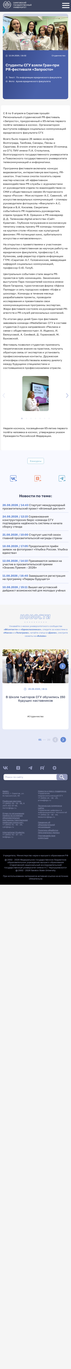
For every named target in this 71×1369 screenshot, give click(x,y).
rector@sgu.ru (9, 808)
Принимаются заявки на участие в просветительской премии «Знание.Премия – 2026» (32, 564)
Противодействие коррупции (46, 836)
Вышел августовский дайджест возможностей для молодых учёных (34, 588)
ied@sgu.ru (7, 837)
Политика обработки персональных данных (49, 831)
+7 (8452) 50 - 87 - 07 (12, 835)
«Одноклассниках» (30, 629)
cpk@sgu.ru (8, 827)
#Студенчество (35, 716)
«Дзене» (52, 632)
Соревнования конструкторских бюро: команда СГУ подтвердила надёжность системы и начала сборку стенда (32, 521)
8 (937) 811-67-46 (13, 804)
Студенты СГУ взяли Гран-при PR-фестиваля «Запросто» (32, 67)
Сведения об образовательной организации (46, 824)
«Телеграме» (22, 632)
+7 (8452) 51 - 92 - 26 (12, 825)
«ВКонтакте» (11, 629)
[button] (35, 394)
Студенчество (58, 55)
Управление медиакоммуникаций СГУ (50, 794)
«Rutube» (41, 636)
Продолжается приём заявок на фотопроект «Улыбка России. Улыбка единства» (35, 549)
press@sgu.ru (44, 800)
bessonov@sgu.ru (46, 817)
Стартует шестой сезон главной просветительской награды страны (32, 536)
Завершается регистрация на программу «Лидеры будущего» (33, 577)
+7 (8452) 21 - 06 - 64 (48, 815)
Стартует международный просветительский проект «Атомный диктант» (33, 506)
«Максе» (8, 632)
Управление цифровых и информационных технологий (52, 811)
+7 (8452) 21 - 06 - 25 (48, 798)
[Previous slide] (55, 739)
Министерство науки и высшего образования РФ (42, 855)
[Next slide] (63, 739)
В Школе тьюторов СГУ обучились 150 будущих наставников (35, 698)
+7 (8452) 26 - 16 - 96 (12, 803)
